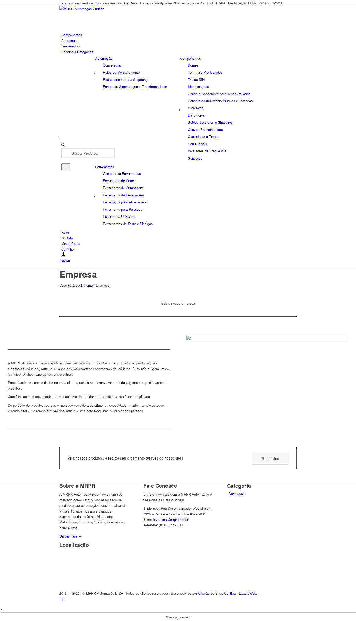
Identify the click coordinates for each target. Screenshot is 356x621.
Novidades (237, 493)
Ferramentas (104, 166)
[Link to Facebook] (62, 598)
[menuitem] (179, 35)
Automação (103, 58)
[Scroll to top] (1, 609)
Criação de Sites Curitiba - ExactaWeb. (227, 593)
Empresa (78, 274)
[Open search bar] (63, 145)
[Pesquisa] (65, 166)
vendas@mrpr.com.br (172, 519)
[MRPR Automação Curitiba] (98, 8)
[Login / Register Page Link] (63, 254)
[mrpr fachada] (267, 386)
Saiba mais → (70, 536)
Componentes (190, 58)
